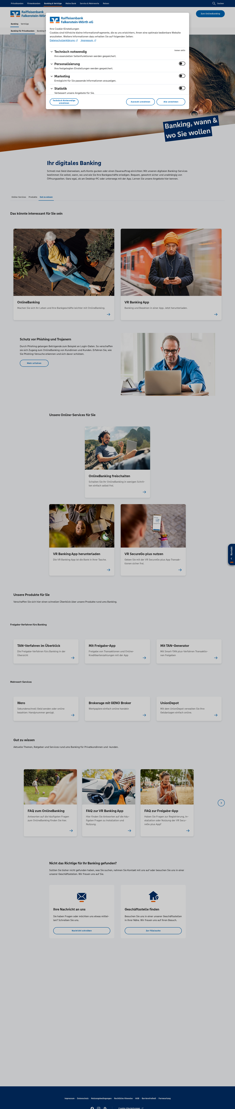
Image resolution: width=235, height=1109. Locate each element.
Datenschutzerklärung (62, 40)
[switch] (182, 63)
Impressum (87, 40)
